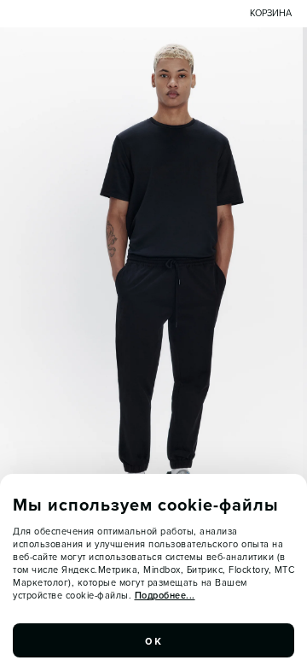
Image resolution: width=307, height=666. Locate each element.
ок (153, 640)
